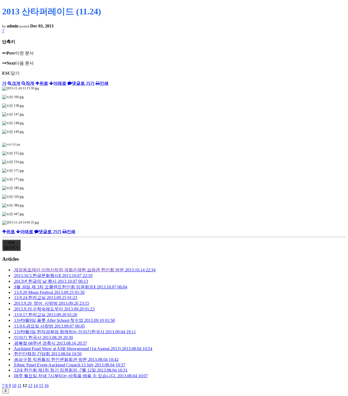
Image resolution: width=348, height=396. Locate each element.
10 (14, 385)
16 (46, 385)
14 (35, 385)
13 (30, 385)
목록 (11, 245)
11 (19, 385)
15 (41, 385)
